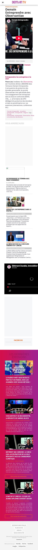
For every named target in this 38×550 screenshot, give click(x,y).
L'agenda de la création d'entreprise (16, 242)
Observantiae (26, 115)
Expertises (9, 207)
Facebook (30, 543)
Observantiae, (28, 82)
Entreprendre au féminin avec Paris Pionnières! (18, 179)
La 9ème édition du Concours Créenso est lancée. (17, 244)
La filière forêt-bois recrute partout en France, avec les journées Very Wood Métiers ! (18, 380)
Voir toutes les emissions (19, 476)
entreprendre (18, 115)
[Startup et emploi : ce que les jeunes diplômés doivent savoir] (19, 489)
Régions (25, 112)
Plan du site (19, 528)
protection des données (16, 117)
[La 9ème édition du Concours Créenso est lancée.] (15, 236)
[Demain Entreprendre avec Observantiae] (14, 69)
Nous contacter (19, 533)
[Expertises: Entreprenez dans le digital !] (15, 201)
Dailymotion (22, 546)
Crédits (19, 530)
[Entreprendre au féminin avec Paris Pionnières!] (15, 172)
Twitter (24, 543)
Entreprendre (19, 112)
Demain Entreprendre (11, 7)
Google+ (14, 546)
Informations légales (19, 525)
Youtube (18, 543)
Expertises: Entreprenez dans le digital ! (18, 210)
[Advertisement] (19, 146)
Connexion (19, 539)
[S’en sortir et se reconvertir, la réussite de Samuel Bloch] (19, 409)
